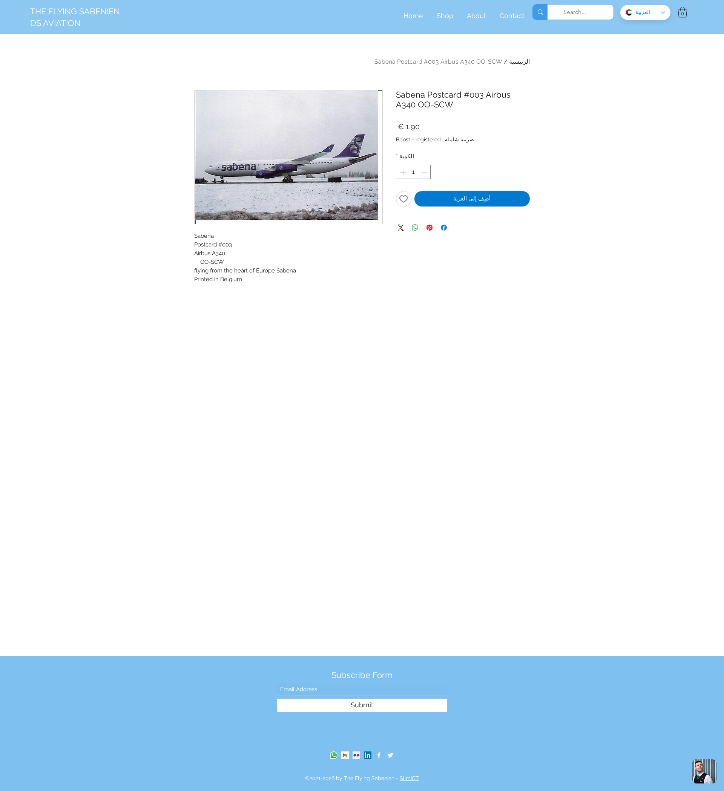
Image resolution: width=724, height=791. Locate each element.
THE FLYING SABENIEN (75, 11)
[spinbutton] (413, 172)
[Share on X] (400, 227)
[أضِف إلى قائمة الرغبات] (403, 199)
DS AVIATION (55, 23)
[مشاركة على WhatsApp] (415, 227)
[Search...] (540, 12)
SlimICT (409, 778)
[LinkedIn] (367, 755)
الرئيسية (519, 61)
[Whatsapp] (333, 755)
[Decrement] (425, 172)
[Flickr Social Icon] (356, 755)
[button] (682, 12)
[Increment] (402, 172)
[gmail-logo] (345, 755)
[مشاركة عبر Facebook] (443, 227)
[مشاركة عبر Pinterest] (429, 227)
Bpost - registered (418, 139)
